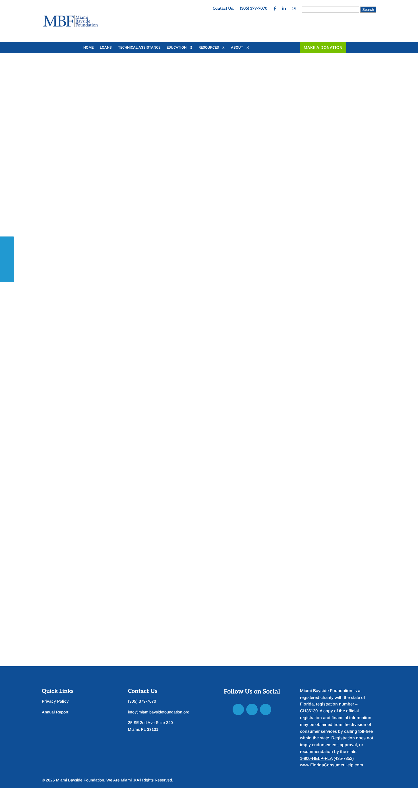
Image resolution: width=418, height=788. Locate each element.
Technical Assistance (139, 48)
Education (177, 48)
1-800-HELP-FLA (316, 758)
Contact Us (143, 691)
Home (88, 48)
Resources (208, 48)
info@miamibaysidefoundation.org (158, 712)
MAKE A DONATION (323, 47)
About (237, 48)
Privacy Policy (55, 701)
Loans (106, 48)
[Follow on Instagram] (265, 709)
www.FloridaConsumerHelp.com (331, 764)
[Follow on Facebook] (238, 709)
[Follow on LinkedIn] (252, 709)
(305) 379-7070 (253, 9)
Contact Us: (223, 9)
